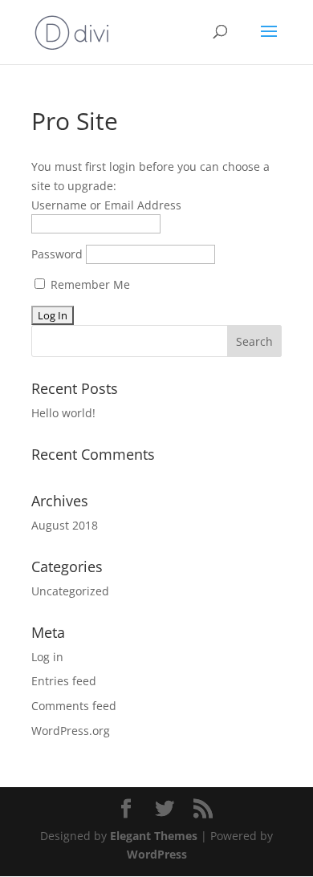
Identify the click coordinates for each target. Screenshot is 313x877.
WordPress (157, 854)
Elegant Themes (153, 835)
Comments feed (73, 705)
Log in (47, 656)
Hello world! (63, 412)
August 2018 (64, 525)
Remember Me (88, 284)
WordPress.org (70, 730)
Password (57, 254)
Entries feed (63, 680)
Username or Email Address (106, 205)
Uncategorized (70, 591)
